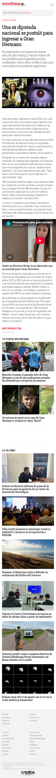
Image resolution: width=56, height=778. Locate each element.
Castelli (5, 751)
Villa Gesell (6, 748)
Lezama (5, 754)
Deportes (6, 724)
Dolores (5, 732)
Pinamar (5, 745)
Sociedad (27, 13)
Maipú (31, 742)
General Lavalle (35, 735)
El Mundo (33, 754)
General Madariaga (37, 738)
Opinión (32, 714)
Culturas (5, 721)
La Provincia (34, 748)
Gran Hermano (8, 332)
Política (5, 714)
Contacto (33, 721)
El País (32, 751)
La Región (33, 745)
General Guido (8, 738)
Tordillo (5, 735)
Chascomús (34, 732)
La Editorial (34, 717)
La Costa (5, 742)
